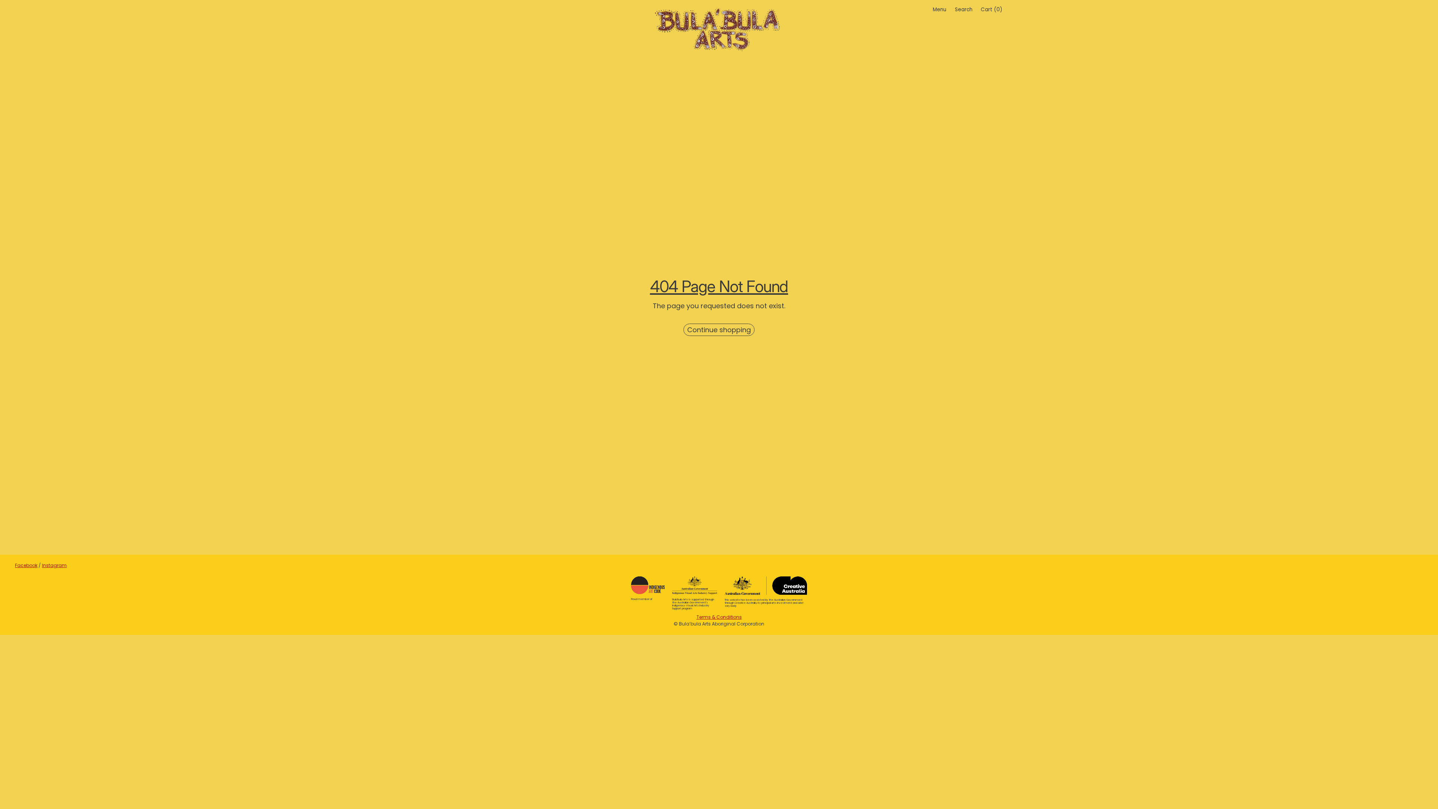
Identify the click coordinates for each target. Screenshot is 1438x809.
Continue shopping (719, 329)
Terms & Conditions (719, 617)
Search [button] (964, 10)
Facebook (26, 565)
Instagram (54, 565)
